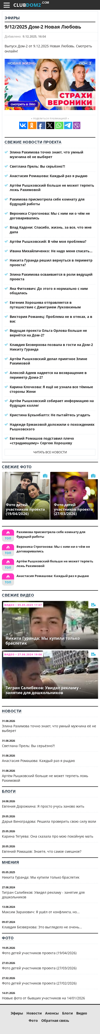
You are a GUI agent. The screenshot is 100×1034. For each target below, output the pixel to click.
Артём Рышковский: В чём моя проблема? (48, 241)
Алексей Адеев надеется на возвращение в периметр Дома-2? (48, 375)
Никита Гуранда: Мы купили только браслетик (40, 877)
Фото (8, 938)
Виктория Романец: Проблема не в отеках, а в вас (51, 319)
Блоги (9, 791)
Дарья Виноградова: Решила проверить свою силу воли (49, 821)
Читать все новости (50, 452)
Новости (12, 711)
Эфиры (12, 18)
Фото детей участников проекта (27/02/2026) (39, 983)
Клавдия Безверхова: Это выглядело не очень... (42, 927)
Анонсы (52, 1013)
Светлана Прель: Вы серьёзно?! (37, 166)
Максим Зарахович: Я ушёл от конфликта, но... (41, 912)
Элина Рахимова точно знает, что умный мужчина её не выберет (46, 154)
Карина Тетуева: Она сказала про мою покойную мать (47, 836)
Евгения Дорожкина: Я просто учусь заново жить (43, 806)
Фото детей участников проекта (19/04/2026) (39, 953)
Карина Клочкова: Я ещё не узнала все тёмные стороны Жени (51, 389)
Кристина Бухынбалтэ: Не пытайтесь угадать (50, 415)
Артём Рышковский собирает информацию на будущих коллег (52, 403)
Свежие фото (17, 467)
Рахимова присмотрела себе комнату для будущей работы (47, 201)
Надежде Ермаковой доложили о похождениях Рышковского (52, 426)
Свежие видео (18, 595)
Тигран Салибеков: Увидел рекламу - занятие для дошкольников (43, 894)
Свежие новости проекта (33, 142)
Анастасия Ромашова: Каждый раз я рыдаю (48, 175)
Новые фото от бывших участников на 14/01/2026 (43, 998)
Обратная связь (55, 1020)
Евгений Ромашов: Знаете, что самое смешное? (41, 851)
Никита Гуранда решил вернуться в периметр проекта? (51, 262)
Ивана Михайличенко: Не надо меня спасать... (51, 251)
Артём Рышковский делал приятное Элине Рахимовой (48, 361)
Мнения (10, 862)
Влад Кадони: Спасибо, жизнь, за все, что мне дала (51, 229)
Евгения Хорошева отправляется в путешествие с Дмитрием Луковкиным (45, 304)
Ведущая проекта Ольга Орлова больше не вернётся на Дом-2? (48, 332)
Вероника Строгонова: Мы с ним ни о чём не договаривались (50, 215)
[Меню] (7, 5)
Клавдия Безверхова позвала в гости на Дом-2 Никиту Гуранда (51, 347)
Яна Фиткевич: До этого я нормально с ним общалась (49, 290)
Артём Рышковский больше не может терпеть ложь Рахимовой (52, 187)
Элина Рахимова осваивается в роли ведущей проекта (51, 276)
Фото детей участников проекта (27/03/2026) (39, 968)
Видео (81, 1013)
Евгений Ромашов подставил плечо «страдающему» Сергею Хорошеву (42, 440)
